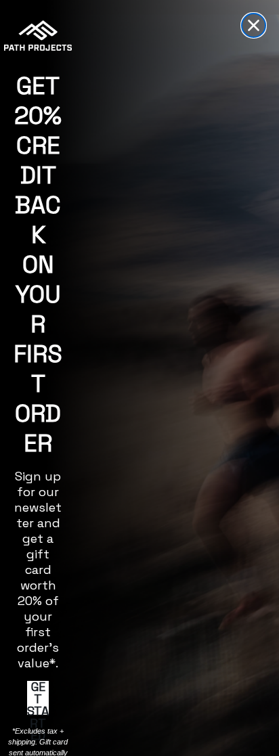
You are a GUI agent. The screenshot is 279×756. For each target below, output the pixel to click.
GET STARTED (38, 698)
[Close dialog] (253, 25)
